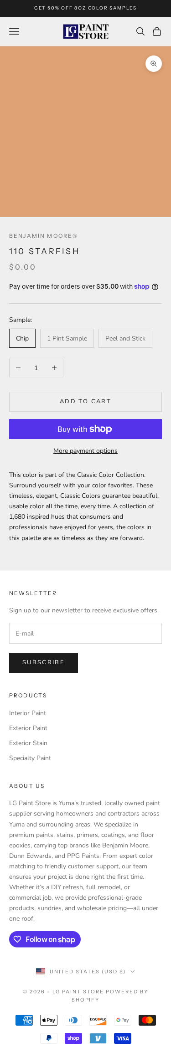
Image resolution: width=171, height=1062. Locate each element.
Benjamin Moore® (43, 235)
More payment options (85, 450)
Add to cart (85, 401)
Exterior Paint (28, 728)
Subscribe (43, 662)
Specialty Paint (30, 758)
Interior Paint (27, 713)
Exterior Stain (28, 743)
